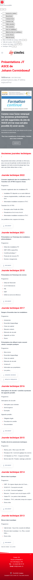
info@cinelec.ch (18, 566)
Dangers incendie (10, 375)
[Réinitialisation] (1, 9)
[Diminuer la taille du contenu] (23, 40)
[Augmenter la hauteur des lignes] (21, 44)
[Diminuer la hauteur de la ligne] (18, 44)
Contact (16, 143)
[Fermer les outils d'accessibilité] (4, 9)
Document (8, 225)
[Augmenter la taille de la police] (20, 42)
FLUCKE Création (18, 573)
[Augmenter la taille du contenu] (26, 40)
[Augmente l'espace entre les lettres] (15, 46)
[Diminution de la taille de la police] (17, 42)
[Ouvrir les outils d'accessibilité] (2, 2)
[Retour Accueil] (16, 52)
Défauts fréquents (11, 379)
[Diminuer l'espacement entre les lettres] (13, 46)
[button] (2, 52)
